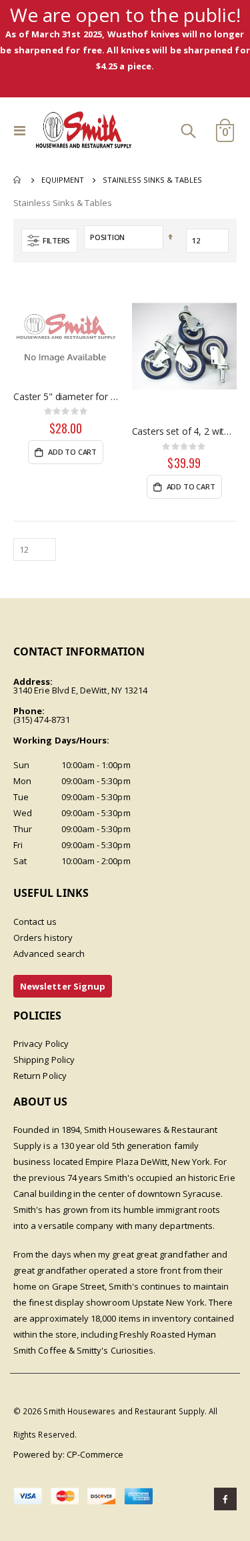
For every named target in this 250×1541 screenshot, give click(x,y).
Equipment (62, 179)
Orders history (43, 938)
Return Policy (40, 1076)
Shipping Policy (44, 1060)
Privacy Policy (41, 1044)
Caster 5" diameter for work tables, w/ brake (66, 397)
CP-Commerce (95, 1454)
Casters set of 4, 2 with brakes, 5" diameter (184, 431)
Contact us (35, 922)
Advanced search (49, 954)
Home (18, 180)
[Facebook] (225, 1499)
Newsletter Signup (62, 986)
